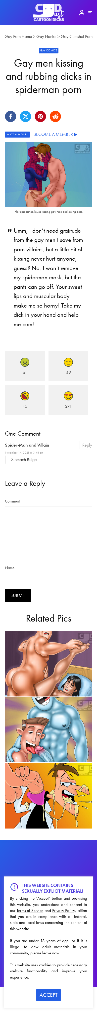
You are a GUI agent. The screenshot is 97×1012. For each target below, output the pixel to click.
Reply (87, 445)
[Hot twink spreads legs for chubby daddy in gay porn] (48, 663)
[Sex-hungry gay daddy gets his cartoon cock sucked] (48, 730)
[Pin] (40, 116)
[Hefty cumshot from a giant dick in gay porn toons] (48, 796)
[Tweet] (25, 116)
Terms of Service (30, 910)
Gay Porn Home (18, 36)
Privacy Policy (63, 910)
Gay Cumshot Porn (77, 36)
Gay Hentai (46, 36)
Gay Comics (48, 50)
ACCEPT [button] (48, 995)
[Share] (10, 116)
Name (10, 567)
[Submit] (55, 116)
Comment (12, 501)
